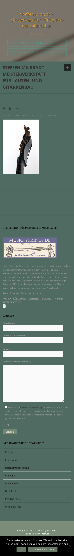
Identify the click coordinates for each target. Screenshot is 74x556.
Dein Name (9, 323)
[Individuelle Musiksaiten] (30, 247)
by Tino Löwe (14, 115)
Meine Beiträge (13, 506)
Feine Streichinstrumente (37, 52)
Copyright (10, 475)
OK (21, 549)
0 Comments (51, 115)
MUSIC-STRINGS (37, 43)
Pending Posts (12, 498)
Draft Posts (11, 491)
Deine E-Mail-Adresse (14, 335)
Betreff (6, 349)
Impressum (11, 460)
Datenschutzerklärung (31, 407)
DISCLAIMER (11, 483)
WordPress (52, 530)
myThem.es (43, 533)
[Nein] (69, 546)
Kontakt (9, 452)
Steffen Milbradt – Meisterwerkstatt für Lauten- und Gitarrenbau (37, 20)
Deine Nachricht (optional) (17, 361)
